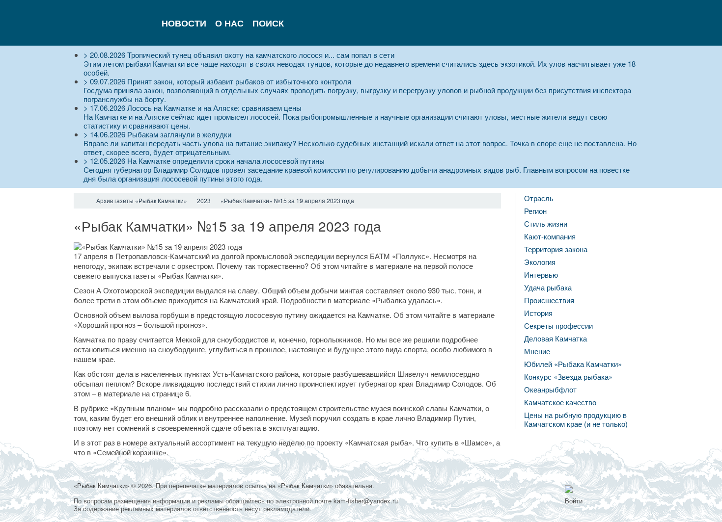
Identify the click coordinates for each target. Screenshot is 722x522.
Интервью (541, 274)
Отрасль (539, 198)
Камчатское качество (560, 402)
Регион (535, 211)
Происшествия (549, 300)
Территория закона (555, 249)
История (538, 313)
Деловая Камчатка (555, 338)
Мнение (537, 351)
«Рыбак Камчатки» (101, 485)
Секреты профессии (558, 325)
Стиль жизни (545, 223)
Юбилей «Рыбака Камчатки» (573, 364)
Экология (539, 262)
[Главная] (82, 201)
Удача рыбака (548, 287)
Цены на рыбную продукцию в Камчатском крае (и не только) (576, 419)
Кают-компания (550, 236)
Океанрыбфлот (550, 389)
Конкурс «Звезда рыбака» (568, 376)
